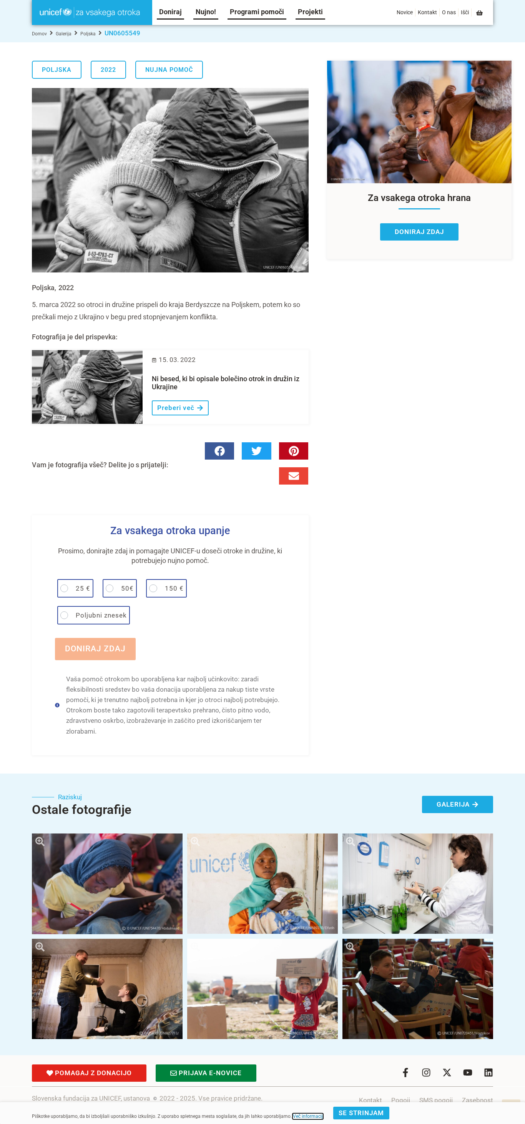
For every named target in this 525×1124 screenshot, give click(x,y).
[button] (219, 451)
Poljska (88, 34)
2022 (108, 69)
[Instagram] (426, 1072)
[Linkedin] (488, 1072)
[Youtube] (467, 1072)
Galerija (63, 34)
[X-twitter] (447, 1072)
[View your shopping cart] (480, 13)
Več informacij (308, 1116)
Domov (39, 34)
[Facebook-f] (405, 1072)
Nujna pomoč (169, 69)
